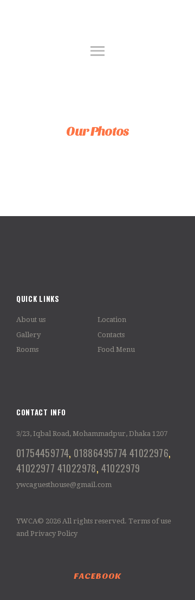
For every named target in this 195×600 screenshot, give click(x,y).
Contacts (111, 335)
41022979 (120, 467)
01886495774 (100, 452)
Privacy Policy (53, 533)
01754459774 (42, 452)
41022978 (76, 467)
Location (112, 319)
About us (31, 319)
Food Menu (116, 349)
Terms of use (149, 521)
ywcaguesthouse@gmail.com (64, 485)
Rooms (27, 349)
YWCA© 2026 (38, 521)
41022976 (148, 452)
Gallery (28, 335)
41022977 (35, 467)
